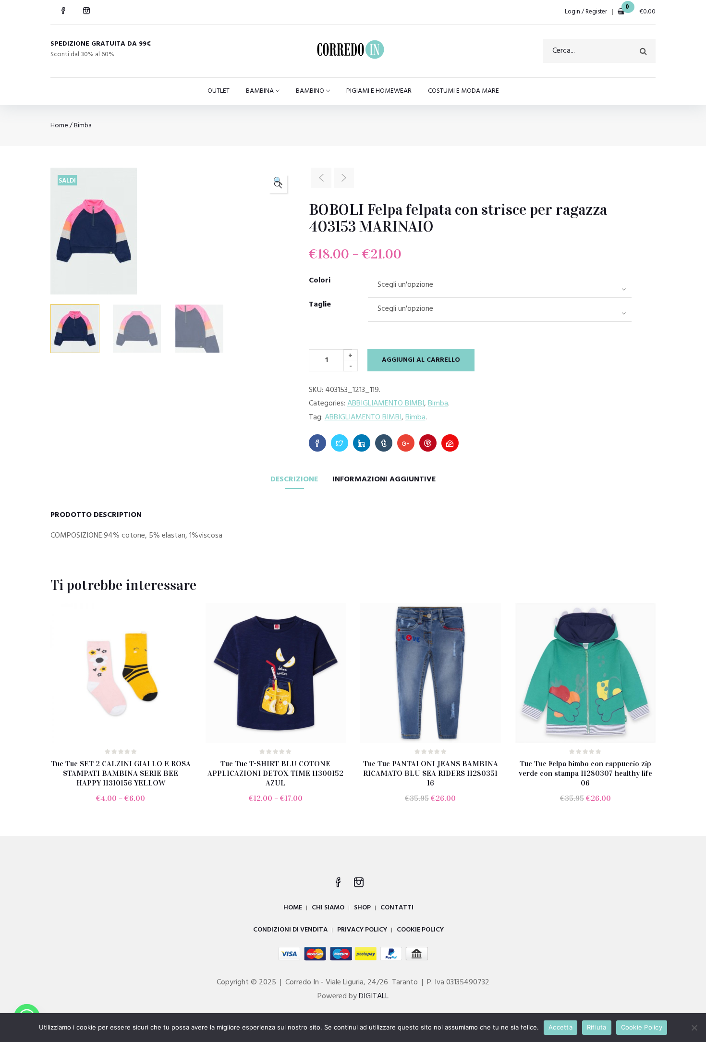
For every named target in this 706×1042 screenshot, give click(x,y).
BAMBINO (310, 91)
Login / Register (586, 12)
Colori (319, 280)
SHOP (362, 907)
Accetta (560, 1027)
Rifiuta (597, 1027)
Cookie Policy (641, 1027)
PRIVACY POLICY (362, 929)
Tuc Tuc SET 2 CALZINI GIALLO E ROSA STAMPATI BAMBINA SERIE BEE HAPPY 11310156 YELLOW (121, 773)
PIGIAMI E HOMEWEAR (379, 91)
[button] (278, 184)
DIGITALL (374, 996)
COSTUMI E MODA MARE (463, 91)
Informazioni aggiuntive (384, 479)
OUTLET (218, 91)
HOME (292, 907)
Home (59, 125)
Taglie (320, 304)
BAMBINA (260, 91)
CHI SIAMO (328, 907)
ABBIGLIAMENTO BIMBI (385, 403)
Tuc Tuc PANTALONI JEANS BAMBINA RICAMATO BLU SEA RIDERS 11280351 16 (430, 773)
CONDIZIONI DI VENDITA (290, 929)
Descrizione (294, 479)
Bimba (83, 125)
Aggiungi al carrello (421, 360)
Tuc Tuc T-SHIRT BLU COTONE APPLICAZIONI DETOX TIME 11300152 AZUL (275, 773)
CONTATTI (397, 907)
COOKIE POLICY (420, 929)
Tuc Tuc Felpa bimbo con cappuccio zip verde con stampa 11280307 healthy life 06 (585, 773)
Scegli (125, 805)
